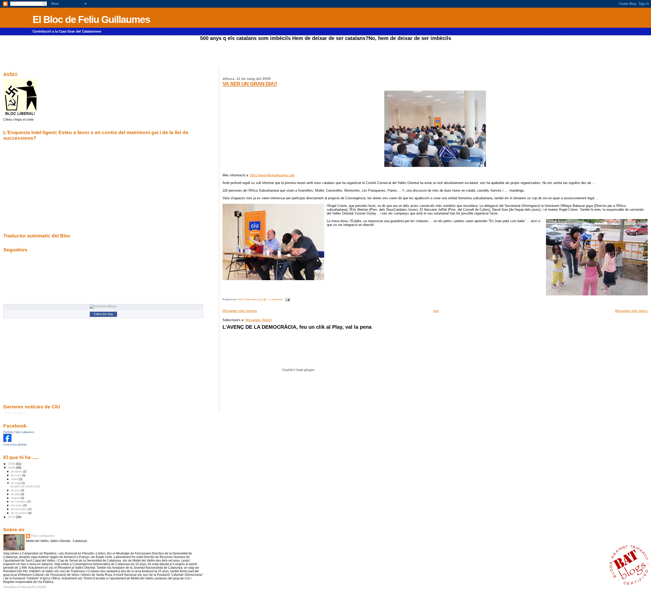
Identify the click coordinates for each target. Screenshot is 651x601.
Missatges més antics (631, 311)
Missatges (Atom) (258, 320)
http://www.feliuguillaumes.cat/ (272, 175)
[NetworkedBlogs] (103, 306)
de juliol (16, 494)
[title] (7, 441)
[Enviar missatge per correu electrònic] (287, 299)
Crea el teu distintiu (15, 444)
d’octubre (17, 505)
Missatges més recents (240, 311)
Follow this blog (103, 314)
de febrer (17, 471)
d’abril (15, 479)
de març (16, 475)
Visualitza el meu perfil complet (24, 587)
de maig (16, 482)
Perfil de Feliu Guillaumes (18, 432)
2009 (12, 467)
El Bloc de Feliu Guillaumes (91, 19)
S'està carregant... (15, 413)
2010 (12, 517)
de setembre (19, 501)
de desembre (19, 512)
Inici (436, 311)
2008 (12, 463)
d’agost (16, 497)
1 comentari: (276, 299)
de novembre (19, 509)
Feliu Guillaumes (42, 536)
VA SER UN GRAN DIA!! (250, 84)
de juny (16, 490)
